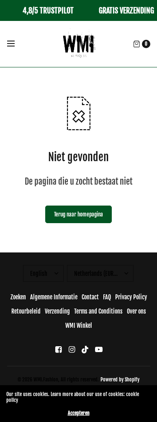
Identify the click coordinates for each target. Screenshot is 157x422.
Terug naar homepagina (78, 214)
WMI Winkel (78, 325)
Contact (90, 297)
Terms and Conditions (98, 311)
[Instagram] (72, 349)
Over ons (136, 311)
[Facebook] (58, 349)
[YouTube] (99, 349)
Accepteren (79, 413)
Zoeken (18, 297)
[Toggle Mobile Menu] (16, 44)
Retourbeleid (26, 311)
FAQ (107, 297)
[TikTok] (85, 349)
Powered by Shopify (119, 379)
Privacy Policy (131, 297)
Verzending (57, 311)
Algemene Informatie (53, 297)
